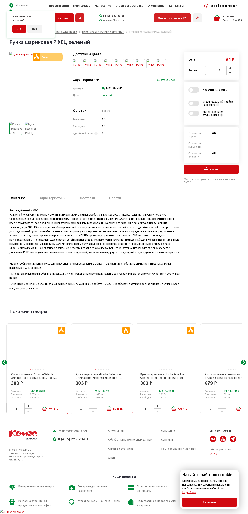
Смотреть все (166, 80)
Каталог (63, 18)
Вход (213, 5)
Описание (17, 198)
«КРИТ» (213, 453)
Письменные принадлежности (57, 31)
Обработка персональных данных (130, 439)
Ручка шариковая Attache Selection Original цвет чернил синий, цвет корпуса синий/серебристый (98, 376)
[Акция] (61, 330)
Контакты (176, 5)
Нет (34, 29)
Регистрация (228, 5)
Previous (4, 362)
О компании (156, 5)
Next (243, 362)
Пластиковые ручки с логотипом (103, 31)
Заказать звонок (197, 17)
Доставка (87, 198)
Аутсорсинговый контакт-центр (99, 501)
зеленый (107, 95)
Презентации (59, 5)
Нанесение (103, 5)
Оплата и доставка (129, 5)
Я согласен (209, 502)
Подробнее (189, 492)
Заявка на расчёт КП (172, 18)
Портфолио (81, 5)
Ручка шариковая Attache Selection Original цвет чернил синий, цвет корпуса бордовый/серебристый (33, 376)
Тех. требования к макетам (178, 448)
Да (19, 29)
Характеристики (52, 198)
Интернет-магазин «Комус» (36, 486)
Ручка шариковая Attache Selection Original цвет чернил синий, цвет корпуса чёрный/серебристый (162, 376)
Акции (112, 457)
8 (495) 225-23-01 (113, 16)
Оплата (115, 198)
